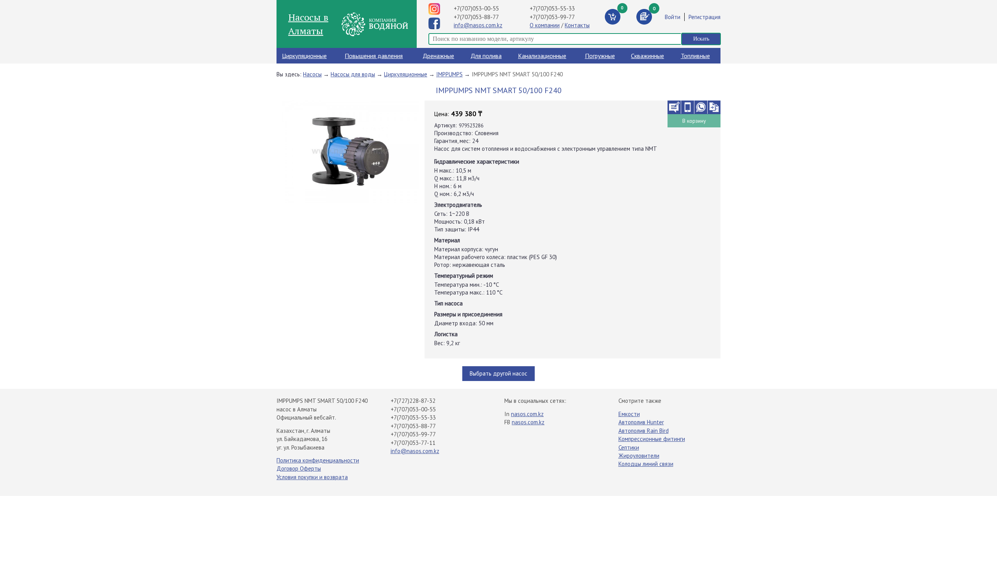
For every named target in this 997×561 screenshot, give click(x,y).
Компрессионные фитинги (651, 439)
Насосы (312, 74)
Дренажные (438, 56)
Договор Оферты (299, 468)
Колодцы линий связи (645, 464)
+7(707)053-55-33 (552, 8)
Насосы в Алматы (308, 24)
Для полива (486, 56)
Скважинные (647, 56)
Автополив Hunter (641, 422)
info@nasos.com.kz (478, 25)
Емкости (629, 414)
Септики (628, 447)
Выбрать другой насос (498, 373)
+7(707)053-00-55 (476, 8)
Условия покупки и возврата (312, 477)
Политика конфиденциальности (318, 460)
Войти (672, 17)
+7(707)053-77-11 (413, 442)
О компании (545, 25)
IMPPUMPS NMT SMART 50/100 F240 (517, 74)
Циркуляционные (304, 56)
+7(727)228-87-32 (413, 400)
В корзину (694, 120)
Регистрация (704, 17)
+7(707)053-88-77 (476, 17)
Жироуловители (638, 455)
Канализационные (542, 56)
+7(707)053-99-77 (552, 17)
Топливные (695, 56)
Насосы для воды (353, 74)
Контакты (577, 25)
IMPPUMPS (449, 74)
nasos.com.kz (527, 414)
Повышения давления (374, 56)
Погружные (600, 56)
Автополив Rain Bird (643, 430)
